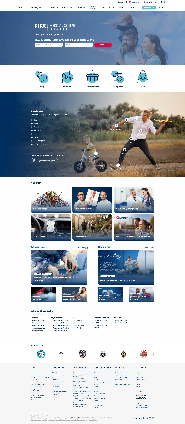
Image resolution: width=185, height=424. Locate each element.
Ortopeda (34, 318)
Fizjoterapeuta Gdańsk (60, 325)
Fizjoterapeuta (56, 318)
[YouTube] (150, 418)
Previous (31, 354)
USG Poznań (78, 323)
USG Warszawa (79, 325)
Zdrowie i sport (39, 247)
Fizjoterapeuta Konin (60, 331)
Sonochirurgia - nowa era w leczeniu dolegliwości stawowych (55, 279)
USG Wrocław (78, 328)
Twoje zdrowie (69, 296)
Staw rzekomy (36, 299)
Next (153, 354)
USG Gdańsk (78, 320)
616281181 (135, 7)
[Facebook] (144, 418)
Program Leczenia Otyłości (71, 299)
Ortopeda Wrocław (38, 328)
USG (73, 318)
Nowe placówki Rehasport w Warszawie (117, 280)
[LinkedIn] (153, 418)
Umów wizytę (149, 7)
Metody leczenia (43, 274)
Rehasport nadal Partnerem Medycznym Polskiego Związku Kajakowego (140, 297)
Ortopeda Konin (37, 331)
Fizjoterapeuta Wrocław (61, 328)
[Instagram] (147, 418)
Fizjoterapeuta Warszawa (61, 323)
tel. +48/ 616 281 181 (72, 418)
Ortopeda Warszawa (39, 323)
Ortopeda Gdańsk (38, 325)
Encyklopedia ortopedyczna (46, 161)
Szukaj (103, 45)
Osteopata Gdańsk (121, 323)
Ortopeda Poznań (38, 320)
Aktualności (104, 247)
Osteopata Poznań (121, 320)
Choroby (36, 296)
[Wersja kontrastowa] (19, 7)
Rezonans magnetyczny (101, 318)
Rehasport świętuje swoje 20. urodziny (108, 298)
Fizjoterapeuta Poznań (60, 320)
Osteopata (117, 318)
